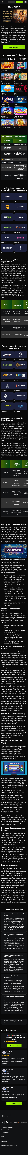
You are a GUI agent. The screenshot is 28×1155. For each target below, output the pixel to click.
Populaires (4, 59)
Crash (17, 59)
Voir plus (14, 1103)
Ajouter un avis (14, 1045)
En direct (11, 59)
